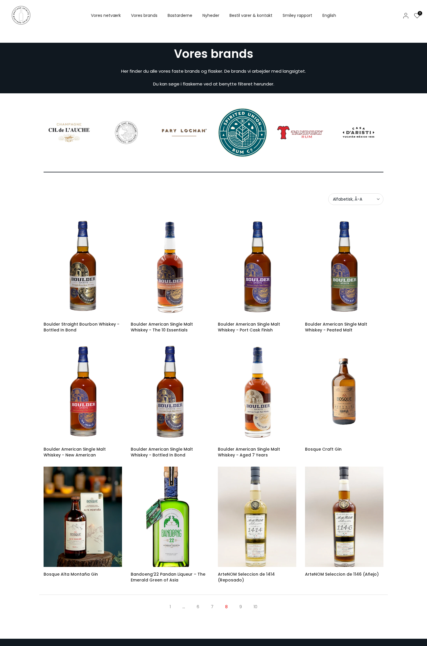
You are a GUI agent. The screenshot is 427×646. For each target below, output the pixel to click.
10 (255, 607)
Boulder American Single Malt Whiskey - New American (75, 452)
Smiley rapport (297, 15)
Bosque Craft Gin (323, 449)
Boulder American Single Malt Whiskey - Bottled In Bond (162, 452)
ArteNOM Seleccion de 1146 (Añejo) (342, 574)
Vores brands (144, 15)
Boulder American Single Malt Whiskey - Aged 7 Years (249, 452)
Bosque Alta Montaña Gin (71, 574)
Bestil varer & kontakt (250, 15)
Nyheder (210, 15)
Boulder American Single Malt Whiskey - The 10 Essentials (162, 327)
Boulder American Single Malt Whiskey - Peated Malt (336, 327)
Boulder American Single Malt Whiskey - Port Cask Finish (249, 327)
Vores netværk (106, 15)
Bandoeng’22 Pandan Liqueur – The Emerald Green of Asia (168, 577)
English (329, 15)
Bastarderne (180, 15)
